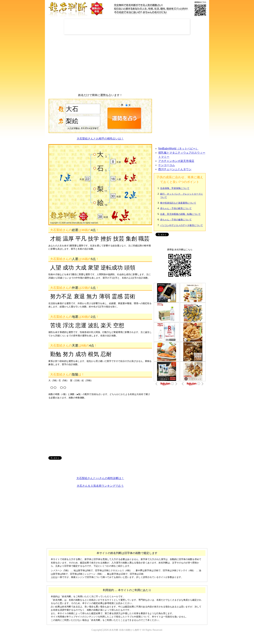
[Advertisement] (127, 26)
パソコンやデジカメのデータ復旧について (181, 225)
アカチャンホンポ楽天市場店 (176, 160)
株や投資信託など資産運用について (178, 203)
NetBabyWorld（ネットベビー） (178, 148)
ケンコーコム (166, 165)
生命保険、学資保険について (174, 188)
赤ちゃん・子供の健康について (176, 219)
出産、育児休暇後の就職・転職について (180, 214)
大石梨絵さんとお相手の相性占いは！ (100, 138)
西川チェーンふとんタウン (174, 169)
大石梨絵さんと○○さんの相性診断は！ (100, 478)
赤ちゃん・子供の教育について (176, 208)
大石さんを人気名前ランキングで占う (100, 485)
